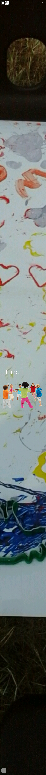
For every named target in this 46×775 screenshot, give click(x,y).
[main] (23, 373)
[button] (2, 3)
